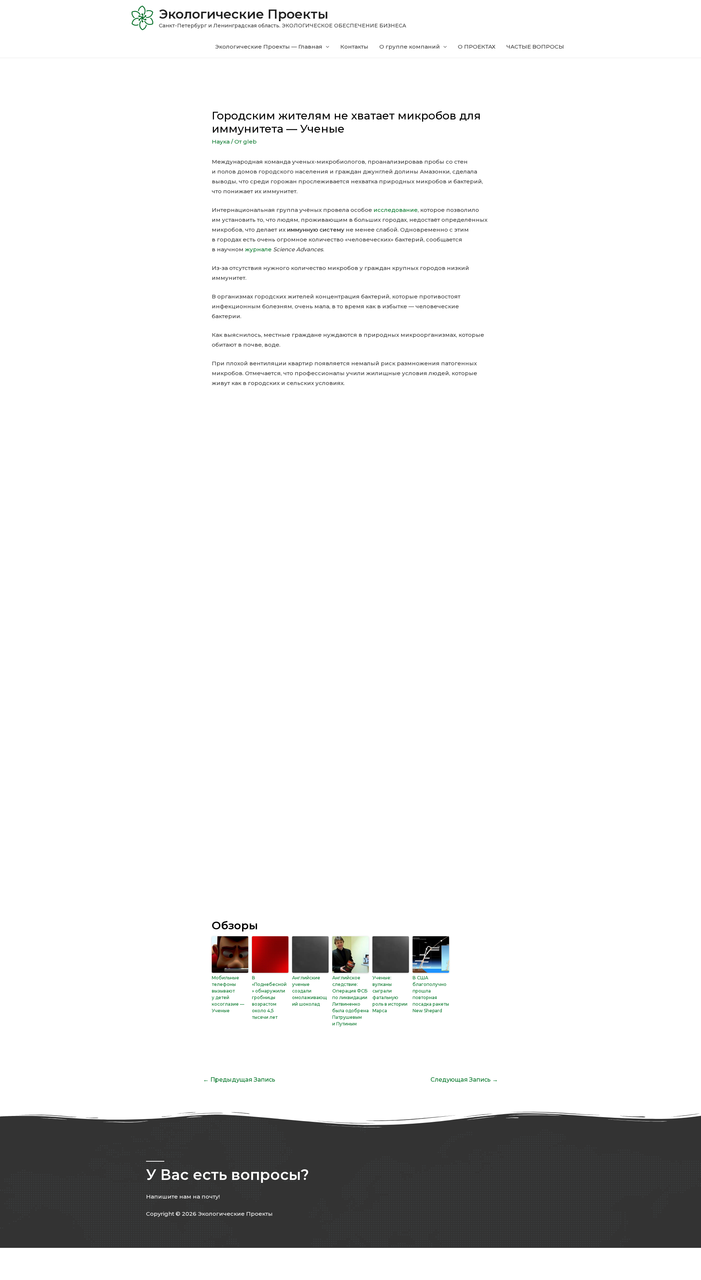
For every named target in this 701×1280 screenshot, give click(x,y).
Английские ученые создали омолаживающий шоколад (309, 991)
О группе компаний (409, 46)
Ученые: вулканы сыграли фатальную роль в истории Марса (389, 994)
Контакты (354, 46)
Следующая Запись (464, 1079)
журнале (258, 249)
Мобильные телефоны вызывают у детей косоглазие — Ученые (228, 994)
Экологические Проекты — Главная (268, 46)
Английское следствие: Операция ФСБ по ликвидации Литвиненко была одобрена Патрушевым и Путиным (350, 1000)
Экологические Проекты (243, 14)
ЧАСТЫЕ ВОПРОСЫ (535, 46)
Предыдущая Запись (239, 1079)
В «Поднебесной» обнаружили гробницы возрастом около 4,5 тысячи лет (269, 997)
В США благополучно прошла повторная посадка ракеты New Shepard (431, 994)
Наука (221, 141)
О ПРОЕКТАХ (476, 46)
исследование (396, 209)
